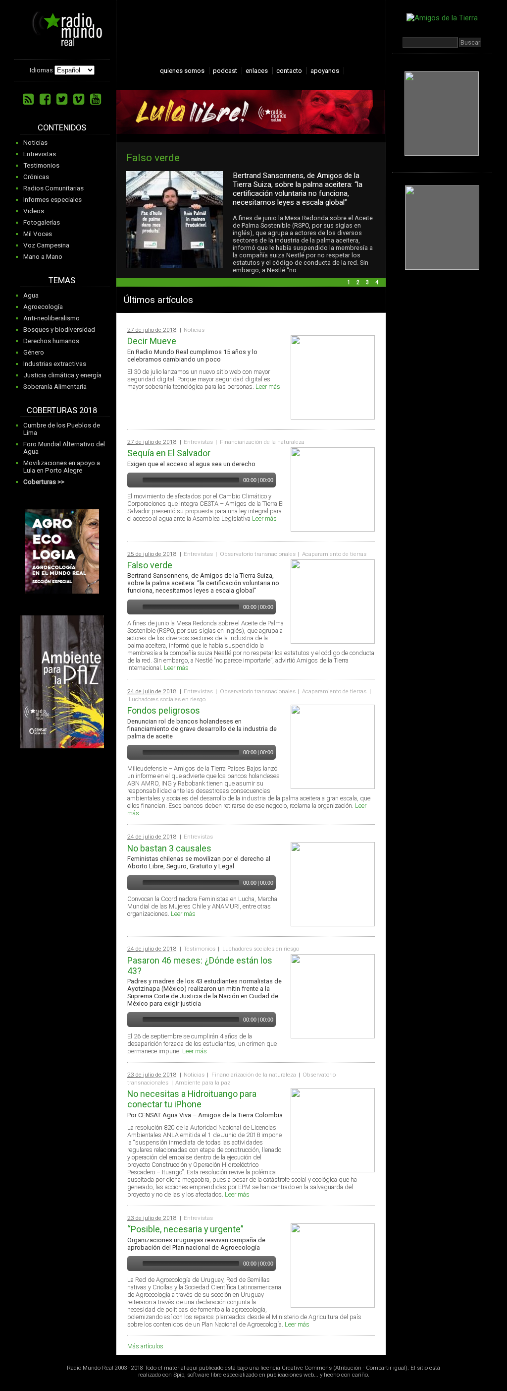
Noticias (35, 142)
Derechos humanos (51, 341)
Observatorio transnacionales (258, 553)
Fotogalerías (41, 222)
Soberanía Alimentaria (55, 386)
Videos (33, 211)
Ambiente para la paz (202, 1082)
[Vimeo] (79, 99)
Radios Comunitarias (53, 188)
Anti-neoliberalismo (51, 318)
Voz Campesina (46, 245)
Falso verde (153, 157)
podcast (225, 70)
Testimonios (41, 165)
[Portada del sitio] (63, 42)
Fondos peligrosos (163, 710)
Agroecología (43, 306)
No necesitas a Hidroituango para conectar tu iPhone (191, 1099)
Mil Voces (37, 234)
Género (33, 352)
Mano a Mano (42, 256)
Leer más (267, 386)
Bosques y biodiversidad (59, 329)
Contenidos (62, 127)
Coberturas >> (43, 481)
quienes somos (182, 70)
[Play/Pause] (134, 480)
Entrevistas (39, 154)
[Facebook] (45, 99)
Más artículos (145, 1346)
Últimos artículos (158, 299)
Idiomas (41, 70)
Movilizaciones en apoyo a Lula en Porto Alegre (61, 466)
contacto (289, 70)
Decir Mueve (151, 341)
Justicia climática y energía (62, 375)
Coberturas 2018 (62, 410)
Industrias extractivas (54, 363)
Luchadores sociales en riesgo (167, 699)
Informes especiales (52, 199)
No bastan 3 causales (169, 848)
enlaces (257, 70)
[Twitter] (62, 99)
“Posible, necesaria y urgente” (185, 1229)
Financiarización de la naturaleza (262, 441)
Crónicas (36, 177)
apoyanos (324, 70)
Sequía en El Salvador (168, 453)
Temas (62, 280)
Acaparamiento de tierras (334, 553)
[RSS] (28, 99)
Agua (31, 295)
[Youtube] (95, 99)
